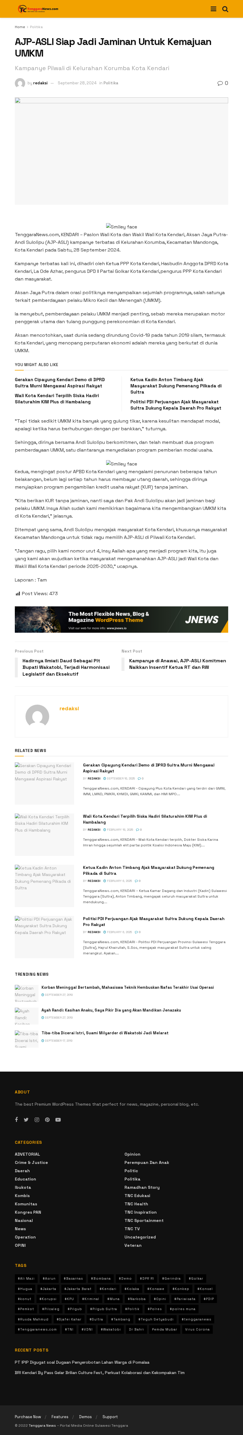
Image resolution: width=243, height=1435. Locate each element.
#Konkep (180, 1289)
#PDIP (209, 1299)
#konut (24, 1299)
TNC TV (132, 1228)
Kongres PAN (28, 1212)
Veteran (133, 1245)
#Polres (155, 1309)
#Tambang (120, 1319)
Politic (131, 1170)
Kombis (22, 1195)
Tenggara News (43, 1425)
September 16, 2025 (120, 778)
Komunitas (26, 1204)
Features (60, 1416)
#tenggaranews (196, 1319)
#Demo (125, 1278)
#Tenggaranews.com (37, 1329)
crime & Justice (31, 1162)
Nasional (24, 1220)
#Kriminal (90, 1299)
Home (20, 27)
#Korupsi (48, 1299)
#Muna (113, 1299)
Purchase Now (28, 1416)
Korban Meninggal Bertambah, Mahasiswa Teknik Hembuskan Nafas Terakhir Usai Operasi (127, 987)
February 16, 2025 (119, 830)
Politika (36, 27)
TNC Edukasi (137, 1195)
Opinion (132, 1154)
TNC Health (136, 1204)
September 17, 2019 (58, 1041)
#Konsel (205, 1289)
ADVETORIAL (27, 1154)
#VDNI (87, 1329)
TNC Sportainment (144, 1220)
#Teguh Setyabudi (156, 1319)
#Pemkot (26, 1309)
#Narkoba (137, 1299)
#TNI (69, 1329)
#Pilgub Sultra (103, 1309)
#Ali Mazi (26, 1278)
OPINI (20, 1245)
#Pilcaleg (51, 1309)
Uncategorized (140, 1237)
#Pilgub (75, 1309)
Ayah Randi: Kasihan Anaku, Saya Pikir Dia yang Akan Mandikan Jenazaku (111, 1010)
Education (25, 1179)
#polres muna (183, 1309)
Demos (85, 1416)
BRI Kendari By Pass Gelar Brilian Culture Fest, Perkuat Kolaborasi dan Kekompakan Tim (100, 1372)
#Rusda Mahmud (33, 1319)
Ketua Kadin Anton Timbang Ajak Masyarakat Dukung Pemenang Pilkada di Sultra (176, 386)
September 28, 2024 (77, 83)
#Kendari (108, 1289)
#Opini (160, 1299)
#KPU (69, 1299)
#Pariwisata (185, 1299)
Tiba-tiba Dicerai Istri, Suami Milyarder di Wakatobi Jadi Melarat (105, 1032)
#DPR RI (147, 1278)
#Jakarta (48, 1289)
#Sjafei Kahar (69, 1319)
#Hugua (25, 1289)
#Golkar (196, 1278)
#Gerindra (171, 1278)
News (20, 1228)
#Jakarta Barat (78, 1289)
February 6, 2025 (119, 881)
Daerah (22, 1170)
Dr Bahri (136, 1329)
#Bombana (101, 1278)
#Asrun (49, 1278)
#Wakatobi (111, 1329)
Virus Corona (197, 1329)
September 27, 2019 (58, 995)
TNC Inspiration (140, 1212)
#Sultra (96, 1319)
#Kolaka (131, 1289)
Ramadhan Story (142, 1187)
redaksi (40, 83)
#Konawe (155, 1289)
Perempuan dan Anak (146, 1162)
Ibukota (23, 1187)
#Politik (132, 1309)
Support (110, 1416)
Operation (25, 1237)
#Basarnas (73, 1278)
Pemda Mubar (164, 1329)
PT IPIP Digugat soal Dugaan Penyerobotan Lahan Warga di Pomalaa (82, 1362)
